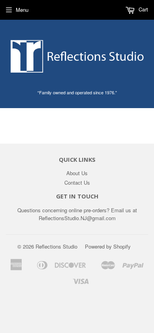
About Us (77, 173)
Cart (142, 9)
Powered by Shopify (108, 246)
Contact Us (77, 182)
